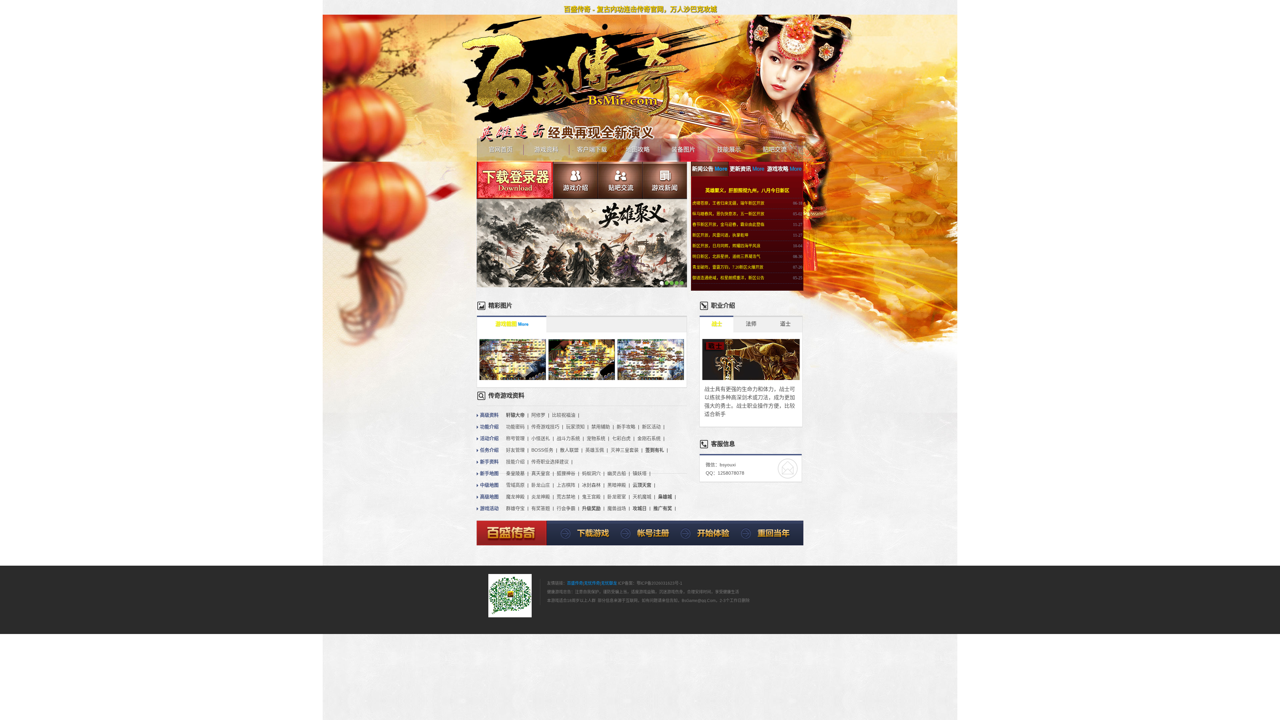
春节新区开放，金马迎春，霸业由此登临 (728, 224)
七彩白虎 (621, 438)
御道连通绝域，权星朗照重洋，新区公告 (728, 278)
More (721, 169)
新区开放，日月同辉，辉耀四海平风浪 (726, 246)
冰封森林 (591, 485)
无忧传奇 (592, 583)
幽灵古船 (616, 473)
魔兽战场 (616, 508)
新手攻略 (626, 426)
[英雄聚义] (582, 286)
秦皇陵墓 (515, 473)
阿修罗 (538, 415)
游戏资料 (546, 149)
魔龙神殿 (515, 496)
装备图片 (683, 149)
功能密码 (515, 426)
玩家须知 (575, 426)
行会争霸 (566, 508)
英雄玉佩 (594, 450)
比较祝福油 (563, 415)
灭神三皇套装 (625, 450)
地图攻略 (638, 149)
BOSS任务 (542, 450)
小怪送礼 (540, 438)
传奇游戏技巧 (545, 426)
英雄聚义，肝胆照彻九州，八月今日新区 (747, 190)
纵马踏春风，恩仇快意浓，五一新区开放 (728, 214)
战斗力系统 (568, 438)
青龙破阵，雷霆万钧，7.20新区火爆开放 (727, 267)
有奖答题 (540, 508)
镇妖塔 (640, 473)
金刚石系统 (649, 438)
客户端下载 (592, 149)
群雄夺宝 (515, 508)
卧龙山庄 (540, 485)
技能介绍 (515, 461)
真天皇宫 (540, 473)
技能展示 (729, 149)
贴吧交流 (775, 149)
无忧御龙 (609, 583)
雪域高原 (515, 485)
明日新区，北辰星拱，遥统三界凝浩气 (726, 256)
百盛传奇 (575, 583)
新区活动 (651, 426)
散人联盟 (569, 450)
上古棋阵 (566, 485)
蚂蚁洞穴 (591, 473)
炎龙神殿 (540, 496)
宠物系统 (596, 438)
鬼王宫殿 (591, 496)
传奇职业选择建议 (550, 461)
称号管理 (515, 438)
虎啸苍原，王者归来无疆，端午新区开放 (728, 203)
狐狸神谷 (566, 473)
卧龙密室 (616, 496)
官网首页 (501, 149)
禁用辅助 (600, 426)
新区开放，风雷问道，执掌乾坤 (720, 235)
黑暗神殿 (616, 485)
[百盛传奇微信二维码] (510, 595)
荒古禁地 (566, 496)
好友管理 (515, 450)
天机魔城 (642, 496)
